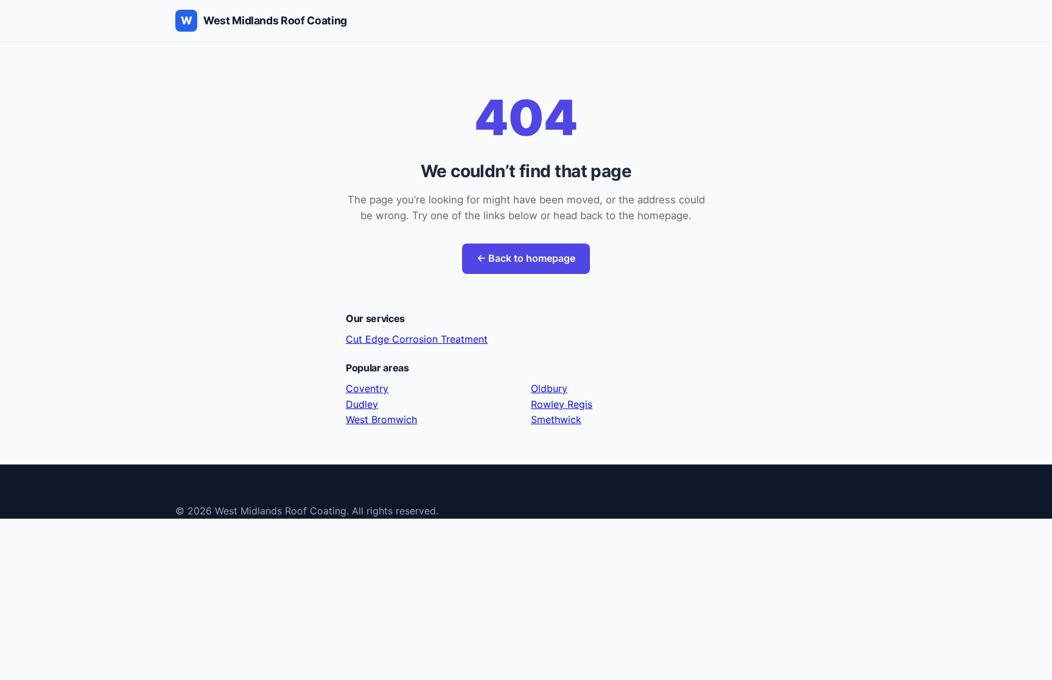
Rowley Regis (561, 404)
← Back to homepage (526, 258)
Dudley (362, 404)
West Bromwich (381, 419)
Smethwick (556, 419)
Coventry (367, 388)
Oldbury (549, 388)
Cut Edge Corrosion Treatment (417, 339)
